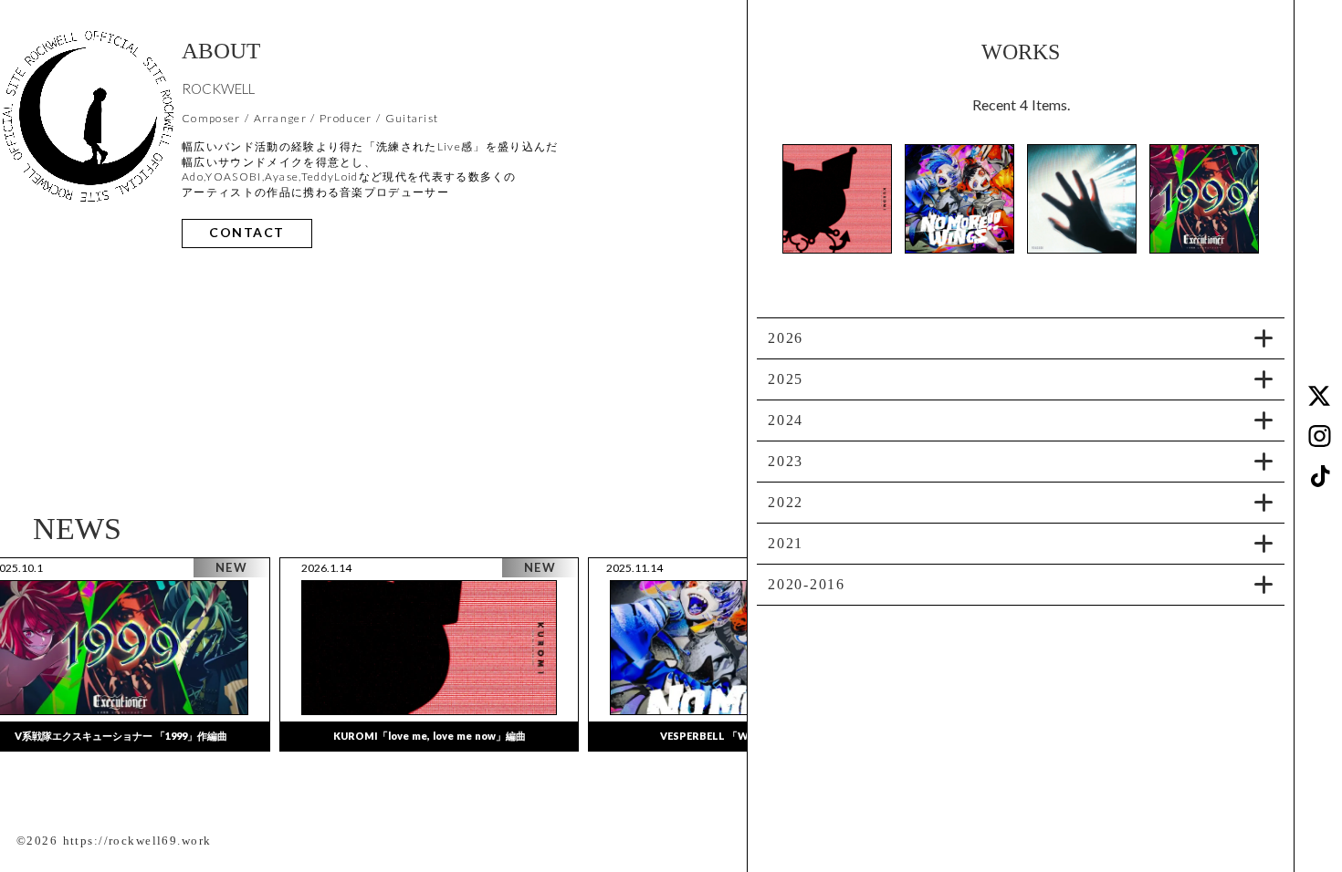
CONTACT (247, 233)
